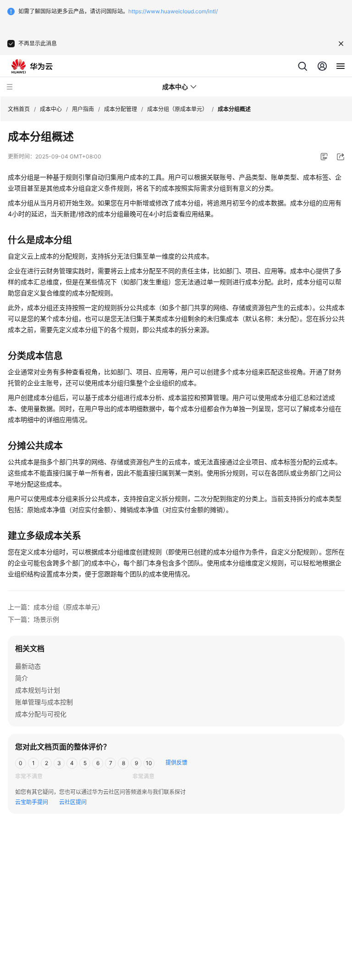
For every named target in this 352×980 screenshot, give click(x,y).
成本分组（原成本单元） (177, 109)
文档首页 (19, 109)
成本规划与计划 (37, 690)
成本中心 (51, 109)
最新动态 (28, 666)
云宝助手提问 (31, 802)
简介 (21, 678)
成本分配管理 (120, 109)
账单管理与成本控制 (44, 702)
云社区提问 (73, 802)
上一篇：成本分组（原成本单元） (56, 607)
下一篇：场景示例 (33, 619)
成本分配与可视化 (40, 714)
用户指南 (83, 109)
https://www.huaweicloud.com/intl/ (173, 11)
